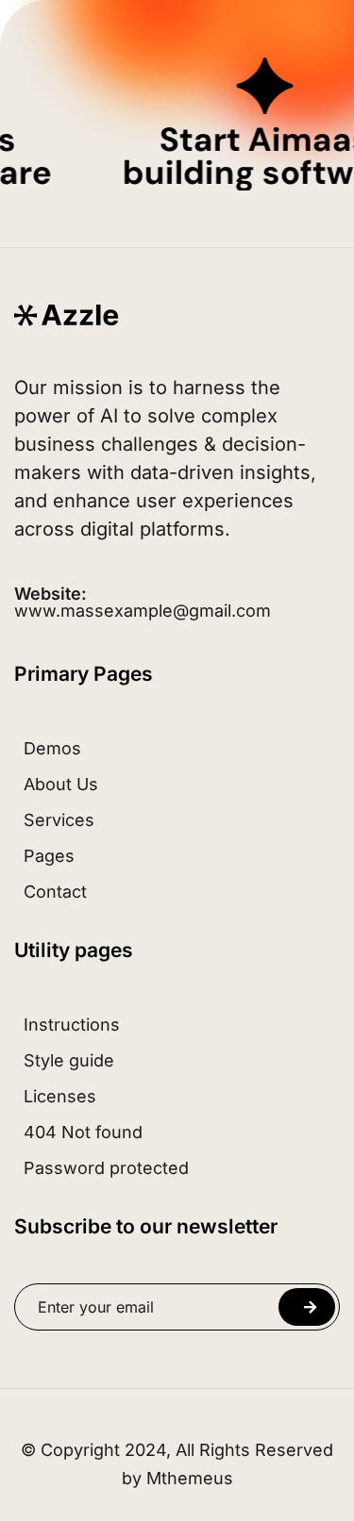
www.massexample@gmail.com (142, 603)
